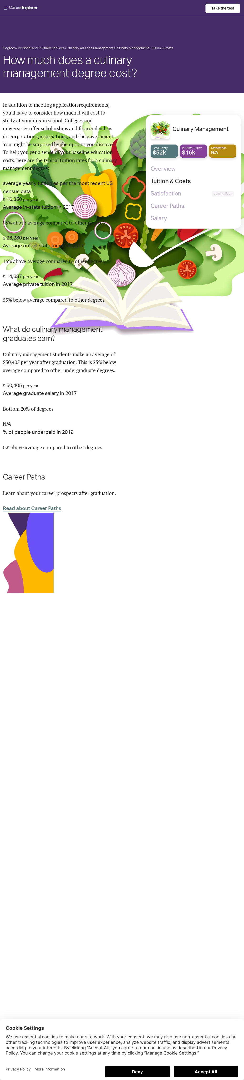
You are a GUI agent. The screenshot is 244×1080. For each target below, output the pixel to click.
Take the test (222, 8)
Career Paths (167, 206)
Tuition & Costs (171, 181)
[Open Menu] (104, 8)
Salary (159, 218)
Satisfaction (166, 194)
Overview (163, 169)
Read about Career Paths (32, 508)
